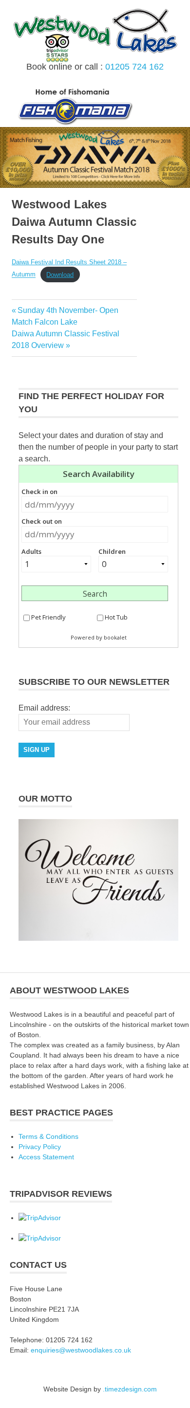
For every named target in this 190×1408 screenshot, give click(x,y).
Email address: (44, 708)
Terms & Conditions (48, 1136)
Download (60, 274)
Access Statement (46, 1157)
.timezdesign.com (130, 1389)
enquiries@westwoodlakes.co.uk (81, 1350)
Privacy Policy (40, 1147)
